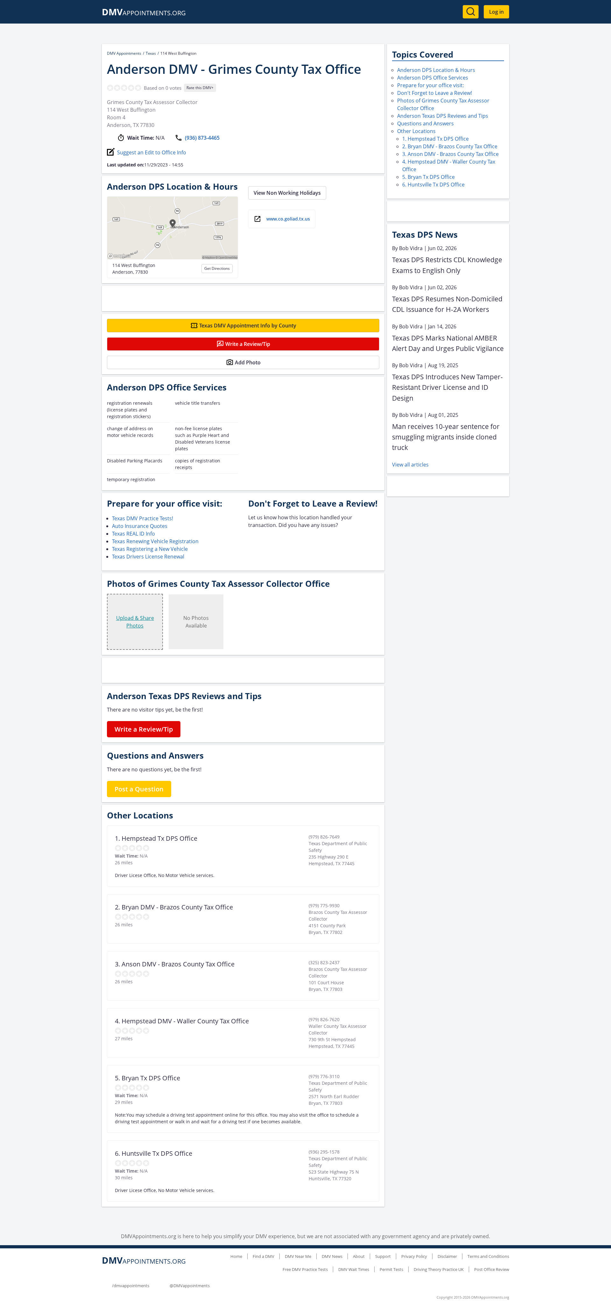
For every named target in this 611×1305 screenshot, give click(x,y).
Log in (496, 11)
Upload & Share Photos (135, 621)
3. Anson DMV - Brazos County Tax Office (450, 154)
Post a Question (139, 789)
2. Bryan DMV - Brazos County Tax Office (449, 146)
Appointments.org (144, 13)
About (359, 1256)
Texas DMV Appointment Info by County (247, 325)
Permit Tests (391, 1269)
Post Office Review (491, 1269)
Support (383, 1256)
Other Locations (416, 131)
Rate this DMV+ (200, 87)
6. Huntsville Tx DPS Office (433, 184)
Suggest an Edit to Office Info (151, 152)
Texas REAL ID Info (133, 533)
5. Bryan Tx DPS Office (428, 176)
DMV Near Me (298, 1256)
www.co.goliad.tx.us (288, 219)
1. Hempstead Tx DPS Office (435, 138)
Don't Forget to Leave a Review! (434, 92)
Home (236, 1256)
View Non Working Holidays (287, 192)
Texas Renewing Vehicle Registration (155, 541)
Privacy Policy (414, 1256)
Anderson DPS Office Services (432, 77)
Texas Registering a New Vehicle (150, 548)
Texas (151, 53)
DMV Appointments (124, 53)
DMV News (332, 1256)
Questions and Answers (425, 123)
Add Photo (248, 362)
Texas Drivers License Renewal (148, 556)
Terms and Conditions (488, 1256)
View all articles (410, 464)
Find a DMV (263, 1256)
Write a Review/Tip (247, 343)
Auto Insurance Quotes (139, 526)
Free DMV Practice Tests (305, 1269)
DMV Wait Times (353, 1269)
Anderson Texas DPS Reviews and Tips (442, 115)
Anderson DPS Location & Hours (436, 70)
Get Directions (217, 268)
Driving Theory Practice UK (439, 1269)
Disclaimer (447, 1256)
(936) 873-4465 (202, 137)
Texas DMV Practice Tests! (142, 518)
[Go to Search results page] (471, 11)
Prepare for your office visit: (430, 85)
